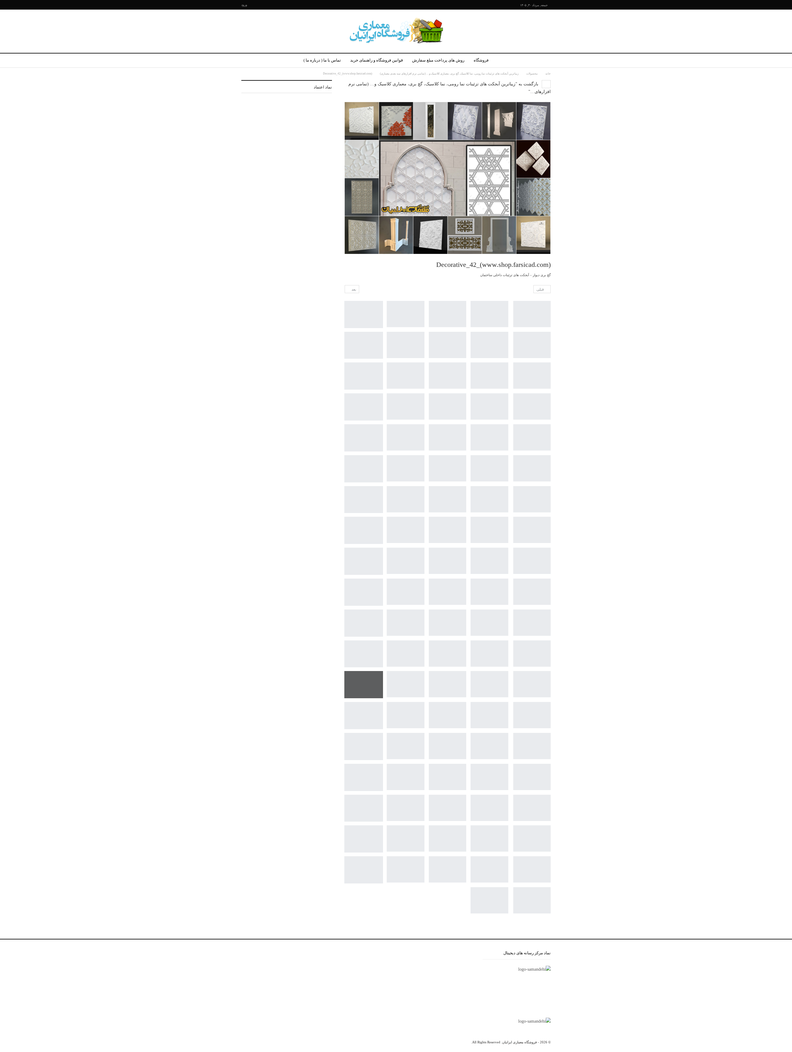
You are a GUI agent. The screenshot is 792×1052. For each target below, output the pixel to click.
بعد (353, 289)
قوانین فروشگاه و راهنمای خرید (376, 60)
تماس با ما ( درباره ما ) (322, 60)
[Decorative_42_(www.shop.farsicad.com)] (532, 314)
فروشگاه (481, 60)
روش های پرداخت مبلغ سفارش (438, 60)
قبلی (540, 289)
